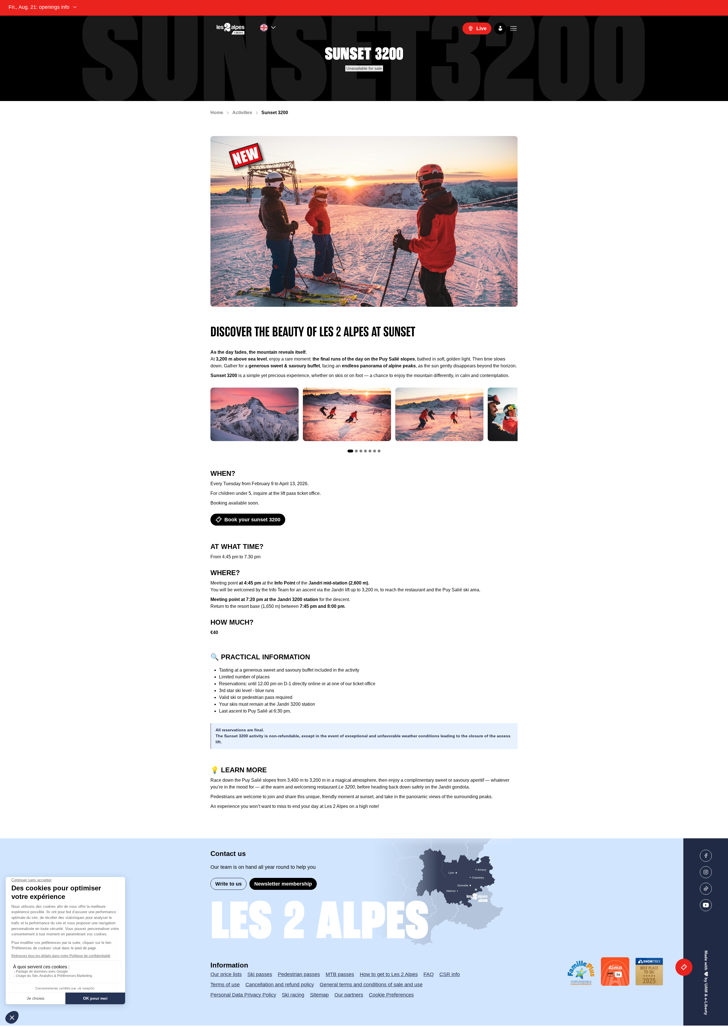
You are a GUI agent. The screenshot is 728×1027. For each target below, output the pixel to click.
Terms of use (225, 984)
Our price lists (226, 974)
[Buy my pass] (683, 967)
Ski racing (293, 995)
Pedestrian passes (299, 974)
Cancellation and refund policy (279, 984)
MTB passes (340, 974)
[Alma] (615, 971)
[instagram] (706, 872)
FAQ (428, 974)
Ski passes (259, 974)
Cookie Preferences (391, 995)
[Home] (230, 28)
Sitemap (319, 995)
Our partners (348, 995)
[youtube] (706, 905)
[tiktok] (706, 889)
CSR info (449, 974)
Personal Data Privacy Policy (243, 995)
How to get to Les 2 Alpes (389, 974)
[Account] (500, 28)
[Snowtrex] (649, 971)
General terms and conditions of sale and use (371, 984)
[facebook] (706, 856)
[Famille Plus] (581, 973)
